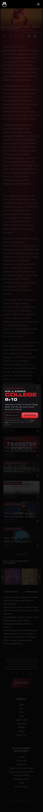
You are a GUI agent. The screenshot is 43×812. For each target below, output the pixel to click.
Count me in (30, 415)
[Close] (38, 387)
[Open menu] (38, 4)
